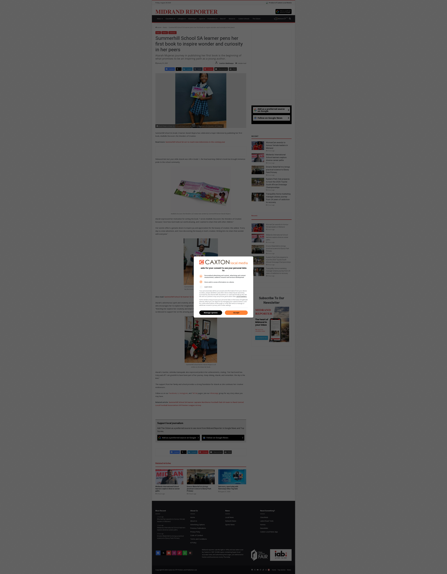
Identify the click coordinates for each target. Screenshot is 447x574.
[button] (223, 287)
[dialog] (223, 287)
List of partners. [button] (241, 296)
